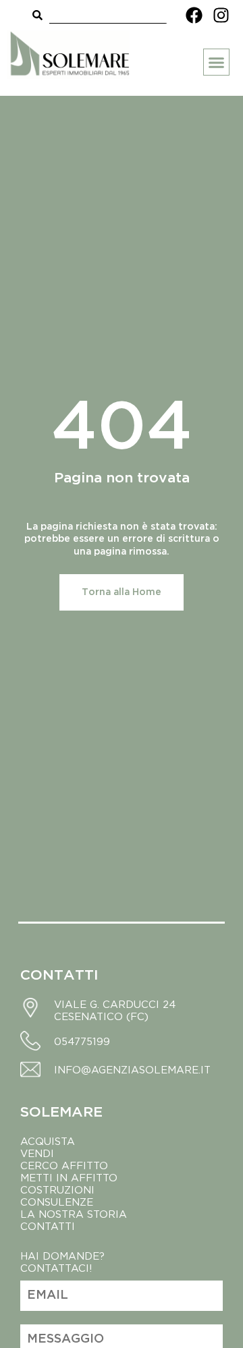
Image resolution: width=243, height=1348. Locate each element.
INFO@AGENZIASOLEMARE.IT (132, 1069)
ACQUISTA (47, 1140)
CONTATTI (47, 1225)
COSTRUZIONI (57, 1189)
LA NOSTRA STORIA (75, 1213)
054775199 (82, 1041)
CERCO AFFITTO (64, 1165)
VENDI (37, 1153)
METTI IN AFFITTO (68, 1177)
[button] (216, 62)
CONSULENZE (56, 1201)
